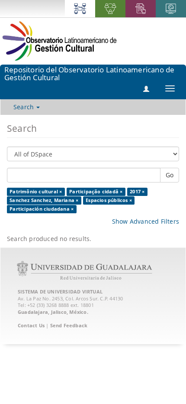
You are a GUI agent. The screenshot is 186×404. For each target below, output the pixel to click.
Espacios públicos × (109, 200)
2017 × (137, 192)
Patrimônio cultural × (36, 192)
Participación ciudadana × (42, 209)
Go (169, 175)
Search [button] (24, 107)
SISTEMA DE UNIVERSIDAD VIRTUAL (60, 291)
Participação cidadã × (95, 192)
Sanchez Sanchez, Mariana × (44, 200)
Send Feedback (69, 325)
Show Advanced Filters (145, 221)
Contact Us (31, 325)
